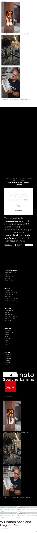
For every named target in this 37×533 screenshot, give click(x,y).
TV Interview (8, 320)
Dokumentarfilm (10, 272)
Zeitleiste (7, 274)
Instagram (22, 178)
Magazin (7, 328)
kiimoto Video (8, 280)
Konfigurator (4, 529)
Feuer (6, 336)
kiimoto (7, 288)
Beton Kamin (8, 294)
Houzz (22, 180)
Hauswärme (8, 310)
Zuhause (7, 278)
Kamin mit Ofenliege (11, 298)
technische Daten (10, 318)
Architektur (8, 330)
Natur (6, 342)
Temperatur (8, 314)
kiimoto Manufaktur (6, 509)
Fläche (6, 312)
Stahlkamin (8, 296)
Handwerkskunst (10, 270)
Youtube (15, 180)
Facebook (14, 178)
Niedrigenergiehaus (10, 316)
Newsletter (7, 178)
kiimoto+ (7, 308)
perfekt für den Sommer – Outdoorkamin (13, 507)
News (6, 344)
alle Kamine (8, 290)
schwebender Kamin (11, 292)
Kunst (6, 340)
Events (6, 334)
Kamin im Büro (9, 300)
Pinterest (29, 178)
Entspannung (9, 332)
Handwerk (7, 338)
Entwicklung (8, 276)
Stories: (3, 1)
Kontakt (7, 352)
